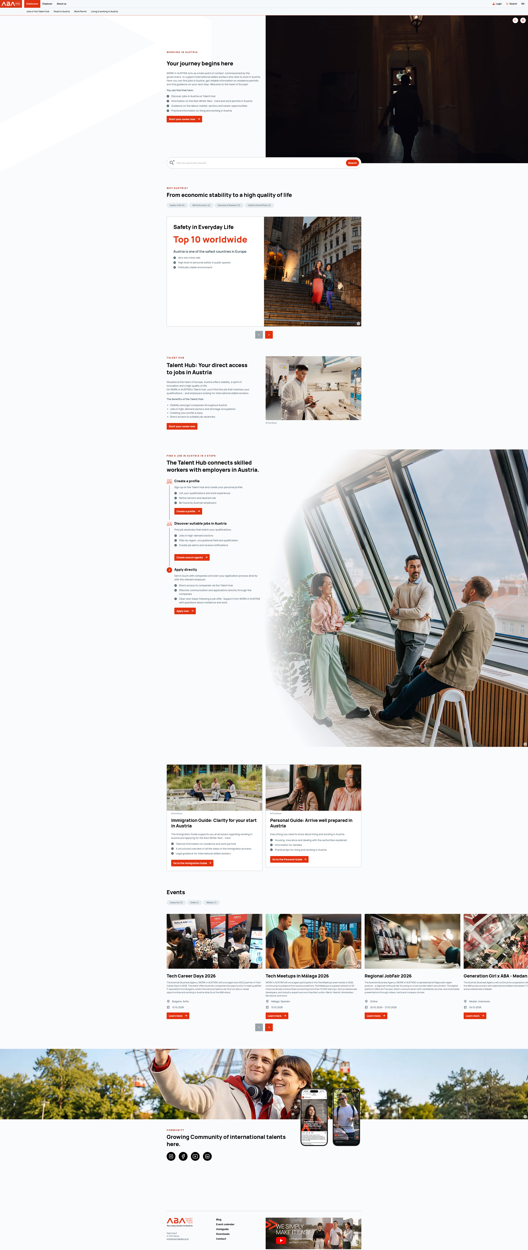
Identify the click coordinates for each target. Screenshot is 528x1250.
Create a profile (186, 511)
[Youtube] (195, 1156)
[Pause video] (523, 20)
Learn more (176, 1015)
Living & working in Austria (104, 11)
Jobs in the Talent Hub (37, 11)
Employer (47, 3)
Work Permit (80, 11)
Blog (218, 1219)
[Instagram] (171, 1156)
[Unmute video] (515, 20)
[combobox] (260, 163)
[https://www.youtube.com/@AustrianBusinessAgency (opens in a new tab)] (313, 1233)
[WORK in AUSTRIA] (180, 1222)
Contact (221, 1238)
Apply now (183, 611)
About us (61, 3)
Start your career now (182, 119)
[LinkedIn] (207, 1156)
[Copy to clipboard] (294, 195)
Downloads (223, 1234)
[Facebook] (183, 1156)
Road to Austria (62, 11)
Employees (32, 3)
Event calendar (225, 1224)
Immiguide (222, 1229)
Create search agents (190, 557)
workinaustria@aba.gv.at (178, 1239)
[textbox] (260, 163)
